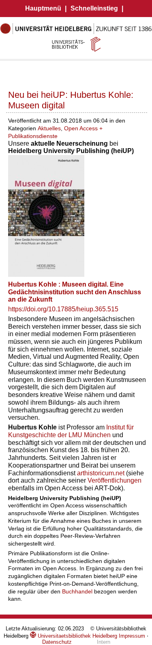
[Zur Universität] (76, 32)
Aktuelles (49, 128)
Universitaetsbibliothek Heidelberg (76, 636)
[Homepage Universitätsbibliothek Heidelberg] (76, 44)
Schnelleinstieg (94, 8)
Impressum (132, 636)
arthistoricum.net (101, 473)
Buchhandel (77, 591)
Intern (103, 642)
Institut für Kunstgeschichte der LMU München (71, 431)
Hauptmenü (43, 8)
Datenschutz (57, 642)
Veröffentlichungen (114, 480)
